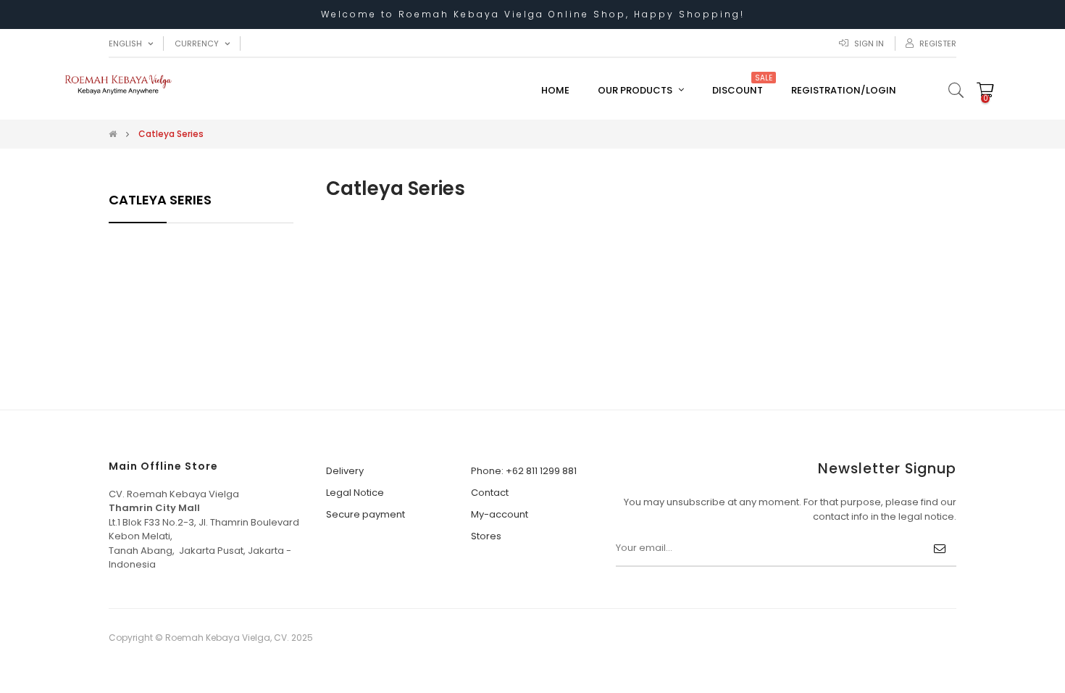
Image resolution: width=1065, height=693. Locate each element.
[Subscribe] (939, 549)
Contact (490, 492)
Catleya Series (160, 200)
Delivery (345, 471)
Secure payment (365, 514)
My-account (499, 514)
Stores (486, 536)
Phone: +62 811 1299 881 (524, 471)
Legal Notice (355, 492)
